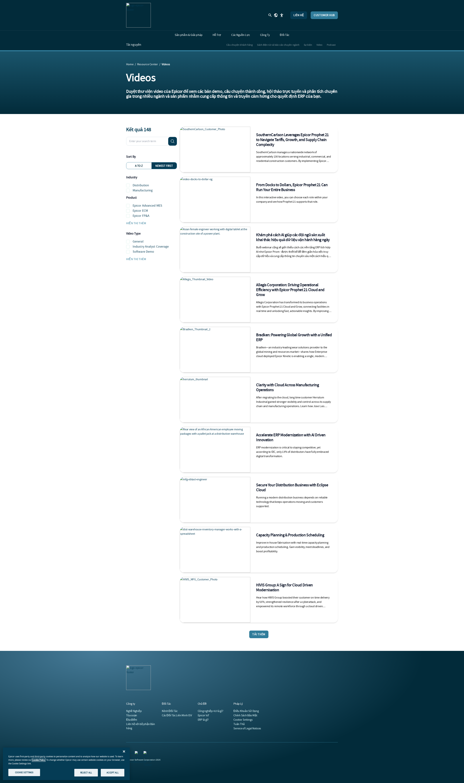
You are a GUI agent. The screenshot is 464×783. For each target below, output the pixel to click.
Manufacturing (143, 190)
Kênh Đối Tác (169, 711)
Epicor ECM (140, 211)
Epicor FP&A (141, 216)
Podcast (331, 44)
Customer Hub (324, 15)
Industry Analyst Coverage (151, 247)
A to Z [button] (139, 166)
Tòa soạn (131, 715)
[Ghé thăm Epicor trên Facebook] (137, 753)
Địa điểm (131, 720)
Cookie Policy (38, 759)
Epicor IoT (204, 715)
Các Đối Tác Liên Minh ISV (177, 715)
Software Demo (143, 252)
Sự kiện (308, 44)
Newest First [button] (164, 166)
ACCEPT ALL (112, 772)
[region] (66, 763)
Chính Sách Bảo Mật (245, 715)
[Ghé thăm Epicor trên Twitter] (146, 753)
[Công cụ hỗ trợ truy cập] (282, 15)
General (138, 241)
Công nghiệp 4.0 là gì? (210, 711)
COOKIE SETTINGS (24, 772)
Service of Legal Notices (247, 728)
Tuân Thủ (239, 724)
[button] (151, 223)
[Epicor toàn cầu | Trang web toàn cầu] (276, 15)
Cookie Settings (243, 720)
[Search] (172, 141)
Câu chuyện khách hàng (239, 44)
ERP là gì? (203, 720)
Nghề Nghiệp (134, 711)
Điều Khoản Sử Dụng (246, 711)
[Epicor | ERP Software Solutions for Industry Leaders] (138, 15)
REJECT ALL (86, 772)
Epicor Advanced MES (147, 206)
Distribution (141, 185)
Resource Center (147, 64)
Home (130, 64)
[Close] (124, 751)
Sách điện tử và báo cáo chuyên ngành (278, 44)
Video (319, 44)
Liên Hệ (298, 15)
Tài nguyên (133, 45)
